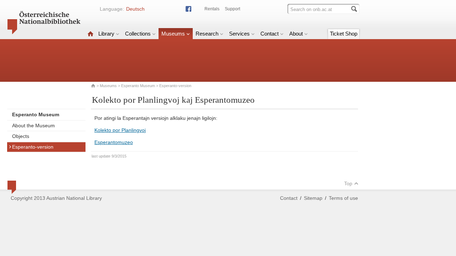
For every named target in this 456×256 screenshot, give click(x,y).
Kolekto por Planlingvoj (120, 130)
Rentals (211, 8)
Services (239, 34)
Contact (269, 34)
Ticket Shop (343, 34)
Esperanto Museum (138, 86)
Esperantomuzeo (113, 142)
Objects (20, 136)
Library (106, 34)
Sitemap (313, 198)
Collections (138, 34)
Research (207, 34)
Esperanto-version (32, 147)
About (296, 34)
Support (232, 8)
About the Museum (33, 125)
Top (348, 183)
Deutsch (135, 9)
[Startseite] (90, 33)
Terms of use (343, 198)
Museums (173, 34)
